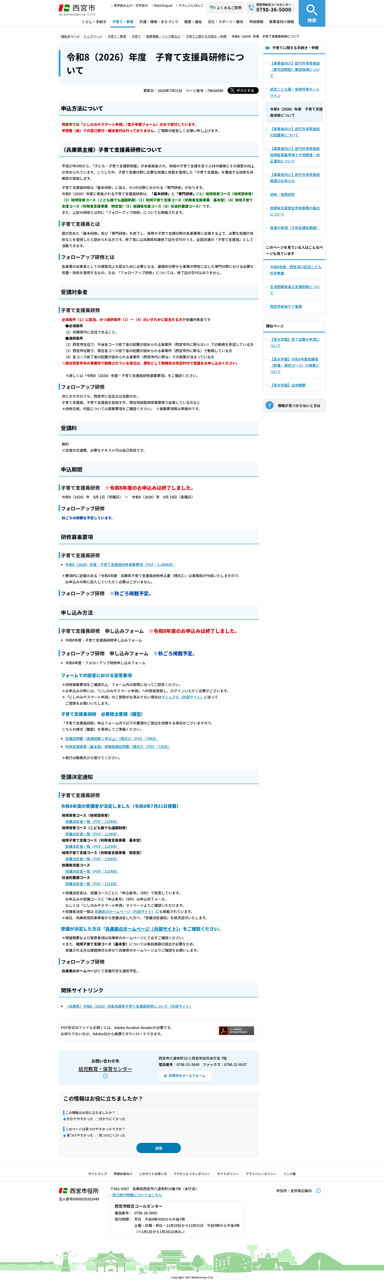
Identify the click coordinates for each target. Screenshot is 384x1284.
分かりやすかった (80, 1118)
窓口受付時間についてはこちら (137, 1195)
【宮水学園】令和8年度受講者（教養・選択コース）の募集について (295, 365)
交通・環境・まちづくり (158, 21)
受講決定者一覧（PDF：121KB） (92, 846)
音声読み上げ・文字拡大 (131, 5)
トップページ (93, 36)
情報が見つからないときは (299, 405)
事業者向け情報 (281, 21)
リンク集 (289, 1174)
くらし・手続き (94, 21)
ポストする (245, 90)
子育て (136, 36)
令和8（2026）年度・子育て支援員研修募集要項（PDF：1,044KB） (120, 564)
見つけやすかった (80, 1135)
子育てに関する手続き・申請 (206, 36)
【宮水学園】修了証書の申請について (295, 342)
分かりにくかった (112, 1118)
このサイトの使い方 (153, 1174)
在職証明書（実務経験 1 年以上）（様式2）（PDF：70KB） (112, 738)
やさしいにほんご (191, 5)
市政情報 (256, 21)
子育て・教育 (123, 21)
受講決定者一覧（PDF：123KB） (92, 821)
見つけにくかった (112, 1135)
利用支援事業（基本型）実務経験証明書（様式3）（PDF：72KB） (118, 746)
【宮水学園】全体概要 (288, 385)
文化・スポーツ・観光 (225, 21)
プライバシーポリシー (261, 1174)
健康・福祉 (193, 21)
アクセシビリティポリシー (192, 1174)
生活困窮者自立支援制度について (295, 289)
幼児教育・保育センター (105, 1068)
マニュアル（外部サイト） (182, 697)
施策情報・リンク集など (163, 36)
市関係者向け (123, 1174)
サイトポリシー (228, 1174)
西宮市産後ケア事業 (286, 306)
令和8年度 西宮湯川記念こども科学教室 (296, 270)
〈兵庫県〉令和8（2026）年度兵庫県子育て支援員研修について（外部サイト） (129, 1006)
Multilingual (163, 5)
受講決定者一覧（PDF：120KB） (92, 858)
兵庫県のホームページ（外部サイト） (125, 911)
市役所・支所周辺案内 (294, 1190)
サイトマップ (97, 1174)
